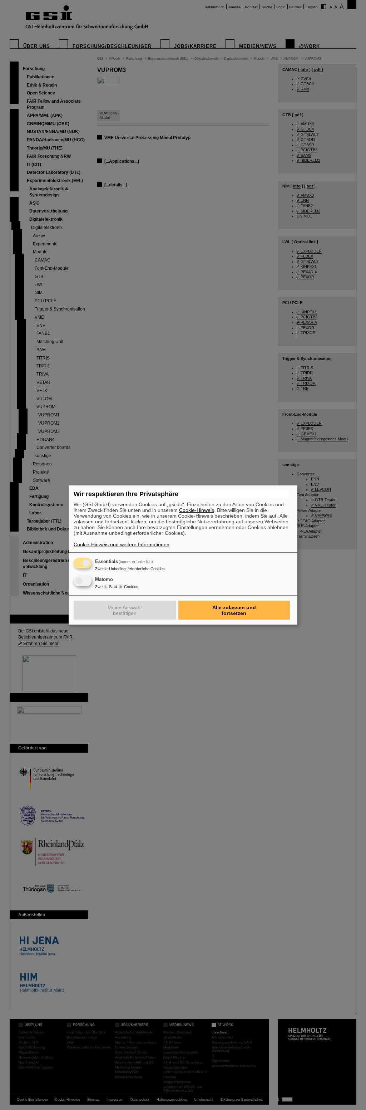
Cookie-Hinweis (196, 510)
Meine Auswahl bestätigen (125, 610)
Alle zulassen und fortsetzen (234, 610)
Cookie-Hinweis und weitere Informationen (121, 544)
